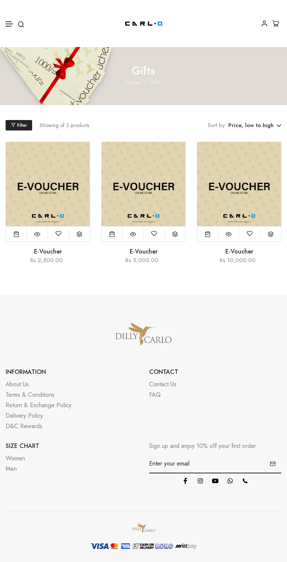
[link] (48, 184)
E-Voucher (48, 252)
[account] (264, 23)
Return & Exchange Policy (38, 405)
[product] (79, 234)
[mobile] (245, 480)
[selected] (16, 234)
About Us (17, 384)
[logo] (143, 23)
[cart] (276, 23)
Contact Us (162, 384)
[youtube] (215, 480)
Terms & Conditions (30, 394)
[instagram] (200, 480)
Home (133, 82)
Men (11, 468)
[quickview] (37, 234)
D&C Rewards (24, 426)
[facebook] (185, 480)
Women (15, 458)
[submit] (272, 463)
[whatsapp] (230, 480)
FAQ (155, 394)
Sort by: (217, 125)
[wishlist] (58, 234)
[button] (10, 24)
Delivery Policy (24, 415)
